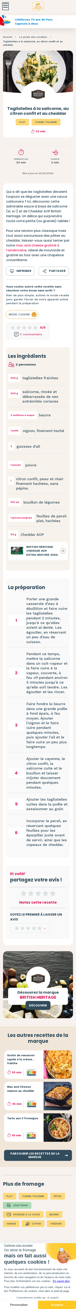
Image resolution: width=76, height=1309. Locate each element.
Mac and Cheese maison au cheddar (20, 1088)
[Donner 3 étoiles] (38, 893)
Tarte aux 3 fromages (22, 1118)
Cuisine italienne (46, 122)
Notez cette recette (38, 902)
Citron (36, 1223)
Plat (22, 122)
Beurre (54, 1214)
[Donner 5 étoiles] (52, 893)
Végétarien (20, 1205)
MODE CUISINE (19, 314)
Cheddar (56, 1223)
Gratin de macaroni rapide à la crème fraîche (20, 1059)
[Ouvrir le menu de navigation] (5, 6)
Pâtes (57, 1196)
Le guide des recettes (33, 37)
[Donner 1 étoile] (23, 893)
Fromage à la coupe (26, 1214)
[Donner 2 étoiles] (31, 893)
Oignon (11, 1223)
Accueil (7, 37)
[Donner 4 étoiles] (45, 893)
